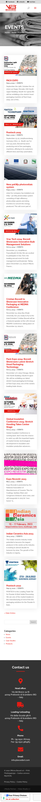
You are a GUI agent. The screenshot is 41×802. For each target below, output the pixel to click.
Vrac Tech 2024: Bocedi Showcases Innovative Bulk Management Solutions (20, 242)
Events (20, 83)
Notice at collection (11, 799)
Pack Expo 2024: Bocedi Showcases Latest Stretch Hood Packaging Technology (20, 363)
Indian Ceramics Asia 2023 (19, 533)
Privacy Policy (9, 782)
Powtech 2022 (13, 585)
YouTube (32, 2)
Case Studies (11, 641)
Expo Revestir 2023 (16, 479)
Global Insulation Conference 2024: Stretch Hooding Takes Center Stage (19, 423)
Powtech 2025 (13, 132)
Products (9, 644)
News (14, 33)
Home (7, 33)
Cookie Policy (22, 782)
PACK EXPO (12, 80)
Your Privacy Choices (18, 795)
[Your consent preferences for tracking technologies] (4, 798)
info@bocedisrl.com (20, 760)
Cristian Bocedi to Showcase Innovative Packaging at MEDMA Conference (17, 303)
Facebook (11, 2)
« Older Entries (9, 613)
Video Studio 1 (23, 789)
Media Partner (10, 789)
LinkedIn (22, 2)
